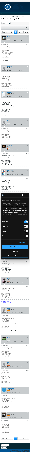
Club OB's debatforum (12, 16)
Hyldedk (9, 36)
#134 (27, 395)
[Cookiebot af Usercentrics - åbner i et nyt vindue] (21, 195)
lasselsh (9, 413)
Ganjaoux (9, 362)
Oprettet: (9, 40)
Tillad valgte (15, 251)
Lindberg (9, 337)
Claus (8, 278)
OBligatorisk (10, 388)
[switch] (26, 226)
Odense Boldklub (20, 16)
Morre (8, 308)
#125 (27, 153)
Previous (5, 32)
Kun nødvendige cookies (15, 255)
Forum (5, 16)
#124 (27, 128)
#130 (27, 286)
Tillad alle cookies (15, 246)
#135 (27, 420)
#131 (27, 315)
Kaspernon (10, 92)
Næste (25, 32)
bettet (8, 120)
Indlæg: (18, 40)
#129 (27, 261)
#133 (27, 370)
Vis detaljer (22, 242)
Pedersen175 (10, 66)
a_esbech (9, 145)
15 (19, 32)
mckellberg (10, 170)
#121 (27, 44)
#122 (27, 74)
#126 (27, 178)
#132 (27, 345)
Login (27, 1)
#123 (27, 100)
